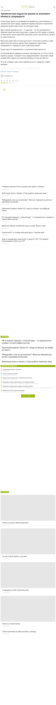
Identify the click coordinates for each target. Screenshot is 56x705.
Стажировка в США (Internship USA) (15, 590)
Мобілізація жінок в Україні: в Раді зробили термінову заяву (24, 193)
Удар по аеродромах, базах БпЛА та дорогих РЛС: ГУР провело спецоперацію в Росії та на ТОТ (25, 240)
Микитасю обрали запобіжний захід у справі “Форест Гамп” (24, 226)
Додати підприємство (28, 396)
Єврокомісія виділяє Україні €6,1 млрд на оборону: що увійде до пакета (26, 210)
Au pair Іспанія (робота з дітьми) (14, 556)
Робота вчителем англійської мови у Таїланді (19, 632)
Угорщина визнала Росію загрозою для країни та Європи (23, 187)
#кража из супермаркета (13, 71)
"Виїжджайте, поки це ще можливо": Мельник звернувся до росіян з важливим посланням (27, 201)
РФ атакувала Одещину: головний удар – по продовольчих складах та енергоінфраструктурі (28, 218)
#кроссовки (3, 71)
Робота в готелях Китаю (11, 624)
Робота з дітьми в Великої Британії (15, 523)
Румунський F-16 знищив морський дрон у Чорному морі (23, 232)
